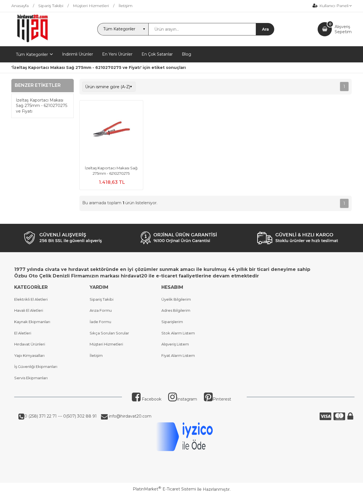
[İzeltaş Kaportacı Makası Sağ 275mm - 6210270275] (111, 133)
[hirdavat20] (32, 41)
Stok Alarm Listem (178, 333)
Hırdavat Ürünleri (29, 344)
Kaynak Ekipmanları (32, 321)
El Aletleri (22, 333)
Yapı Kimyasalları (29, 355)
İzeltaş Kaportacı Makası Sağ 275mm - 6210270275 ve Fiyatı (41, 106)
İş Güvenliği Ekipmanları (35, 366)
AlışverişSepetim (343, 29)
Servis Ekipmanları (31, 378)
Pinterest (222, 399)
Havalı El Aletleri (28, 310)
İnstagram (187, 399)
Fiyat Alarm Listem (178, 355)
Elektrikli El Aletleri (31, 299)
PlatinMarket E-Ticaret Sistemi (164, 489)
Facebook (151, 399)
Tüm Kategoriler (32, 54)
